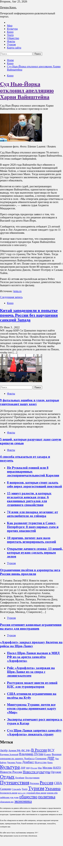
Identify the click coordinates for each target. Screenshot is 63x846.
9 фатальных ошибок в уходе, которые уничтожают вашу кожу (29, 402)
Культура (12, 28)
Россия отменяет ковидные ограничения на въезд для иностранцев (30, 626)
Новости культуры (36, 772)
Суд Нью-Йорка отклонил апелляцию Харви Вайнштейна (27, 90)
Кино (10, 31)
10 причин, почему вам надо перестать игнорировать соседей (31, 540)
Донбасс (28, 762)
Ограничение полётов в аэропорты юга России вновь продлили (30, 572)
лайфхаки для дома (9, 797)
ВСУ (51, 750)
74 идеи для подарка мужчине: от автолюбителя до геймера (32, 514)
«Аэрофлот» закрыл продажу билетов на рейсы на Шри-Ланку (31, 644)
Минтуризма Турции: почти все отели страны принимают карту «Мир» (31, 708)
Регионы (34, 783)
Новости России (11, 772)
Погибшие (19, 777)
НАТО (57, 767)
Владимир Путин (31, 754)
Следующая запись (11, 297)
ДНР (50, 758)
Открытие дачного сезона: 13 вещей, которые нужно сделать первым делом (35, 552)
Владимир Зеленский (9, 754)
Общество (13, 38)
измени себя (52, 793)
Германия (40, 758)
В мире (47, 754)
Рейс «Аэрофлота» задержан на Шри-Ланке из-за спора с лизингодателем (31, 671)
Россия (46, 782)
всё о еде (22, 793)
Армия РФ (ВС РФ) (19, 750)
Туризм (11, 44)
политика (46, 796)
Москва (47, 767)
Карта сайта (14, 47)
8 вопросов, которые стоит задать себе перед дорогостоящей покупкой (34, 484)
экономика (23, 801)
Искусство (41, 762)
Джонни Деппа (14, 762)
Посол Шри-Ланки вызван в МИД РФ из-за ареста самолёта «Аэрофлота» (33, 657)
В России (39, 750)
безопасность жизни (8, 793)
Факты (11, 41)
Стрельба (16, 789)
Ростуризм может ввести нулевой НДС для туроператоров (32, 684)
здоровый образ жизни (36, 793)
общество (28, 796)
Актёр (4, 750)
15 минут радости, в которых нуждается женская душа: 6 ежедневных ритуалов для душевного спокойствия (29, 499)
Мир (9, 25)
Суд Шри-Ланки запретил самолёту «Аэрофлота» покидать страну (34, 732)
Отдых (7, 776)
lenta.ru (17, 291)
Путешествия (14, 782)
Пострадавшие (32, 777)
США (58, 783)
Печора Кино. (8, 7)
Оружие (56, 772)
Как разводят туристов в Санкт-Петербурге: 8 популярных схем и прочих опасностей (32, 527)
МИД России (31, 768)
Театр (10, 35)
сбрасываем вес (7, 802)
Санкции (5, 789)
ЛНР (22, 767)
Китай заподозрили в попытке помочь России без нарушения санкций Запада (29, 315)
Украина (53, 788)
